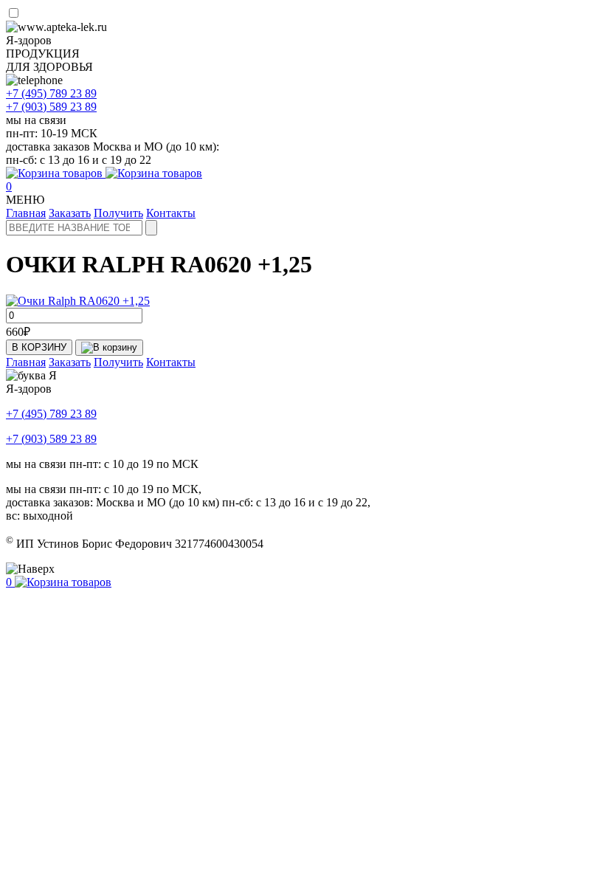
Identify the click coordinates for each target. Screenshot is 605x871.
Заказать (70, 213)
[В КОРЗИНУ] (109, 348)
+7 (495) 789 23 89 (51, 413)
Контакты (171, 213)
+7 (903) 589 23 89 (51, 439)
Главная (26, 213)
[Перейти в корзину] (104, 173)
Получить (118, 213)
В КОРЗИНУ (39, 347)
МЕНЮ (25, 199)
